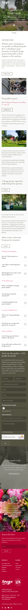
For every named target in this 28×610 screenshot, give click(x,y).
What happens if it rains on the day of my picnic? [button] (11, 274)
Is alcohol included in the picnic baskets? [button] (9, 303)
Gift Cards (18, 567)
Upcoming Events (6, 563)
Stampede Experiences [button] (14, 473)
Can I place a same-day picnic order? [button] (11, 265)
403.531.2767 (7, 599)
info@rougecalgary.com (10, 597)
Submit (5, 443)
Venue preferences (6, 414)
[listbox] (14, 418)
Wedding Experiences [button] (14, 516)
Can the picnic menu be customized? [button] (9, 295)
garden (19, 115)
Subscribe (6, 551)
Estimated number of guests (9, 405)
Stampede (4, 571)
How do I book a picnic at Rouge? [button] (10, 257)
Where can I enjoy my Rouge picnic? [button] (10, 316)
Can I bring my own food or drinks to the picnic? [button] (10, 337)
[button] (25, 2)
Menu (15, 32)
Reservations (19, 565)
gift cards (13, 224)
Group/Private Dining (7, 565)
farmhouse (16, 119)
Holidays (4, 569)
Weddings (4, 567)
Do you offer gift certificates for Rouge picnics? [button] (11, 345)
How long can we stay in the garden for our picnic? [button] (10, 324)
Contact (17, 569)
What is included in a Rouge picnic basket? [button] (10, 286)
